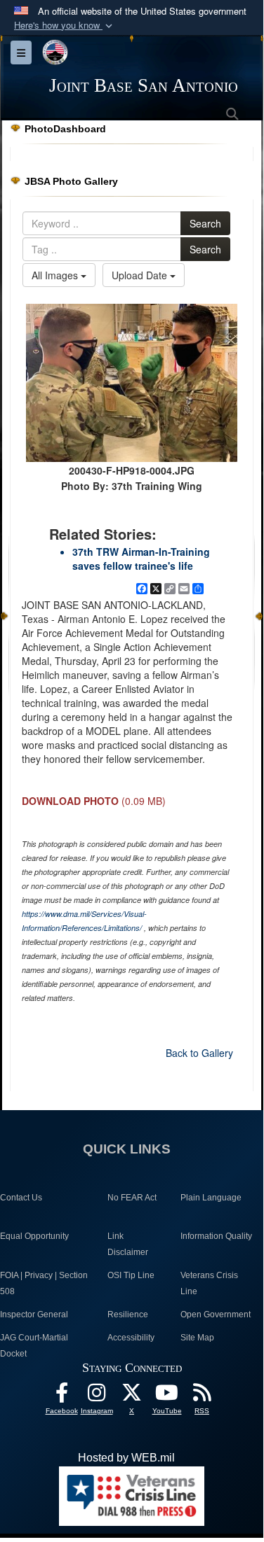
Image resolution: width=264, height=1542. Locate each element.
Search (205, 223)
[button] (64, 25)
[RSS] (202, 1396)
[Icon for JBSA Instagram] (96, 1396)
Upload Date (141, 275)
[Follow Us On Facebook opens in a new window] (61, 1396)
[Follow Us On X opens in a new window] (132, 1396)
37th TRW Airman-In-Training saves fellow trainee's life (141, 559)
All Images (56, 275)
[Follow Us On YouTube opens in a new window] (167, 1396)
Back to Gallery (199, 1053)
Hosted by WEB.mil (126, 1458)
